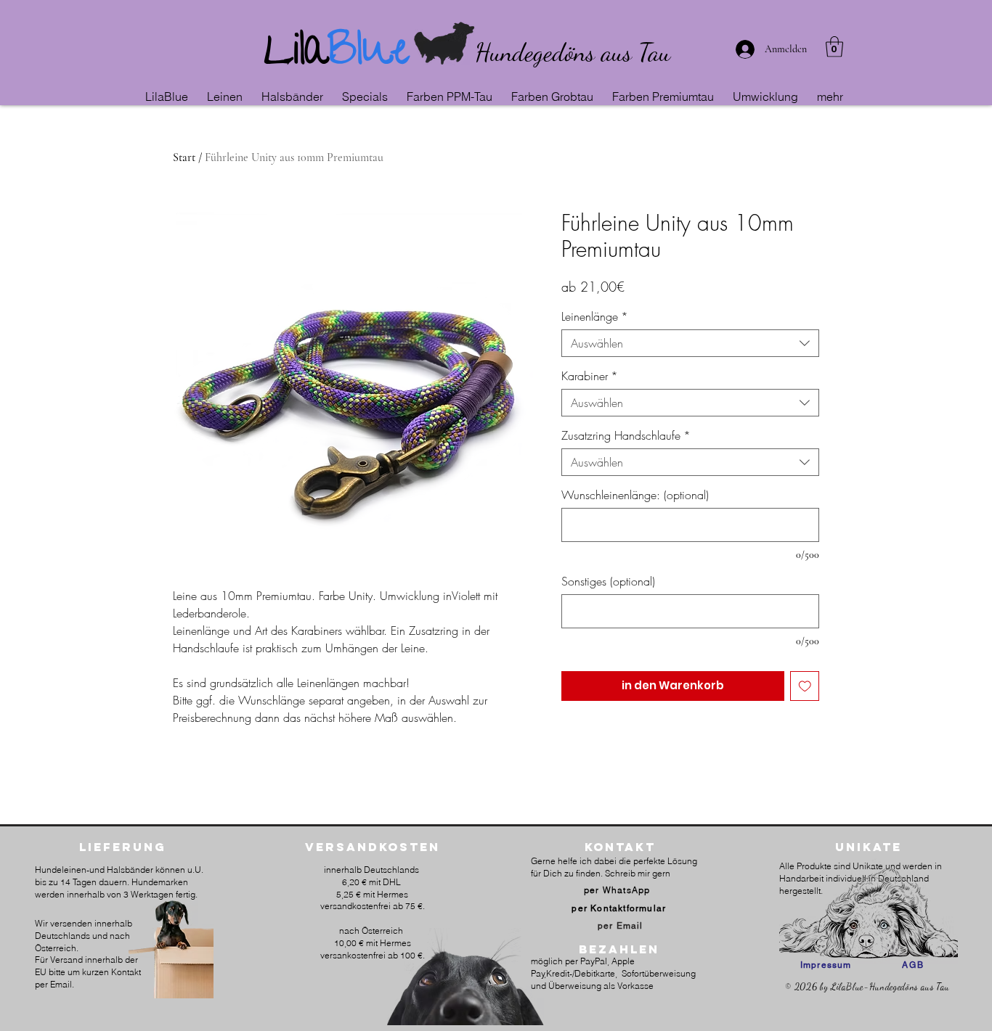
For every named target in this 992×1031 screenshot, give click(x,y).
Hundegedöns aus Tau (572, 52)
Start (184, 157)
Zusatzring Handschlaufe (626, 435)
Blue (369, 55)
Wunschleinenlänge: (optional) (635, 495)
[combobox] (690, 343)
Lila (296, 55)
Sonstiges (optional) (608, 581)
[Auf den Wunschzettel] (805, 686)
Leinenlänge (594, 316)
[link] (834, 46)
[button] (227, 96)
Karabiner (589, 376)
